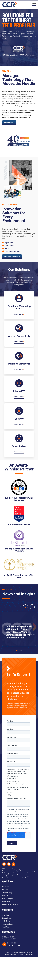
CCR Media (6, 921)
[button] (16, 650)
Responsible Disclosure (10, 904)
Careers (5, 896)
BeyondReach (7, 918)
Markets (5, 890)
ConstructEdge (7, 924)
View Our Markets (11, 257)
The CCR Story (7, 893)
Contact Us (6, 902)
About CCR (8, 123)
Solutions (5, 887)
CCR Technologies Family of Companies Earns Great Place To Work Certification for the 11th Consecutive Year (18, 632)
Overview (5, 915)
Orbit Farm (6, 927)
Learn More (18, 314)
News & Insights (7, 898)
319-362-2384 (13, 945)
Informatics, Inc (27, 954)
